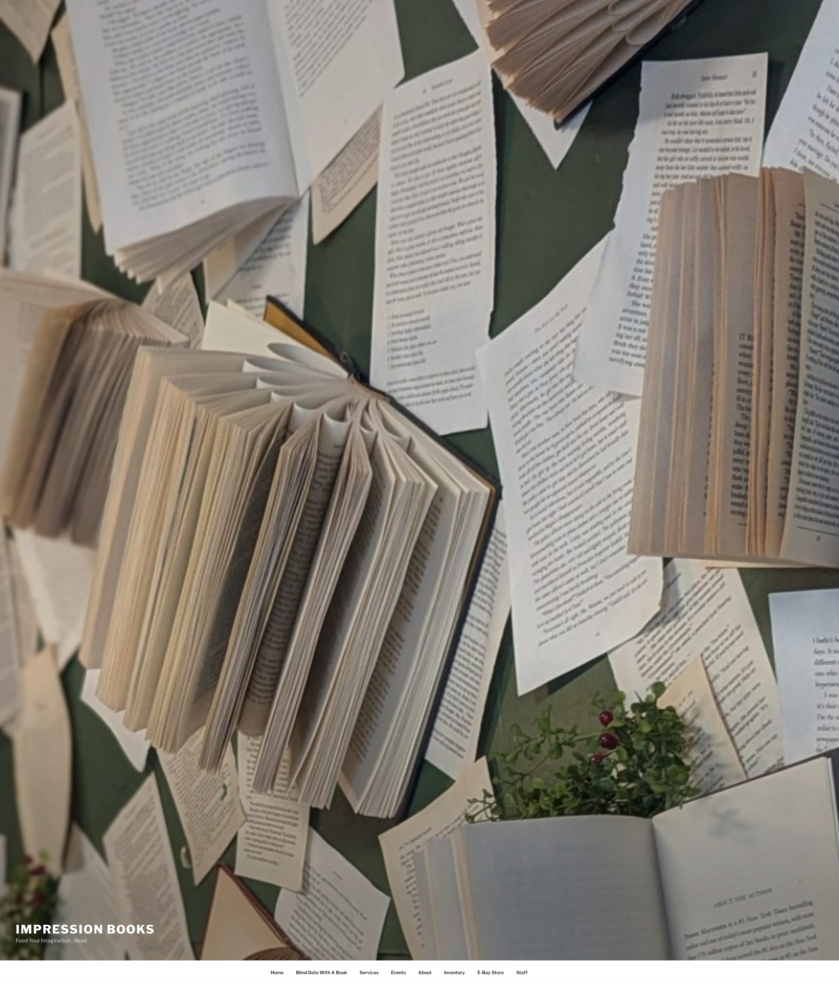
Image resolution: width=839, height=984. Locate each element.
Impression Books (85, 929)
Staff (522, 972)
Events (398, 972)
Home (277, 972)
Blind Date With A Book (321, 972)
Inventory (454, 972)
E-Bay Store (491, 972)
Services (369, 972)
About (425, 972)
